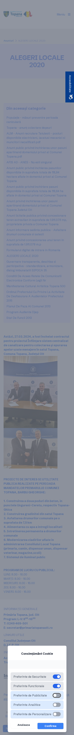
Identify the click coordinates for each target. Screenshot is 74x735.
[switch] (57, 695)
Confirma (50, 726)
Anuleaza (23, 725)
